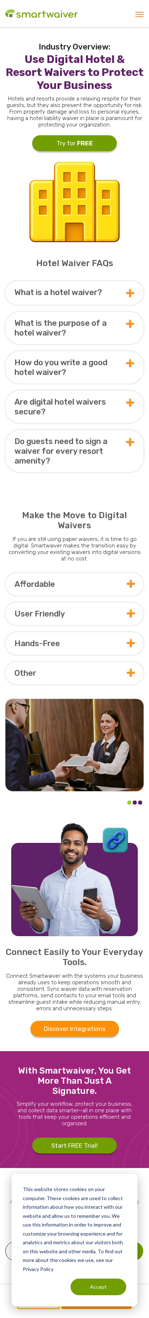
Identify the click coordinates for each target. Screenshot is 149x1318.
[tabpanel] (74, 745)
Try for (74, 143)
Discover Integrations (75, 1028)
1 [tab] (129, 803)
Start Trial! (74, 1145)
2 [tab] (135, 803)
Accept (98, 1287)
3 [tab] (140, 803)
